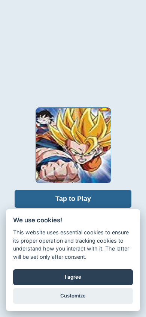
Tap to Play (73, 198)
